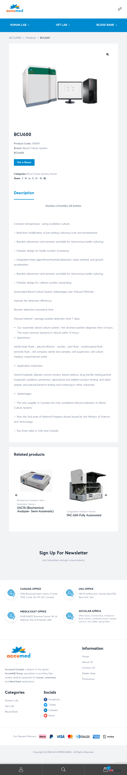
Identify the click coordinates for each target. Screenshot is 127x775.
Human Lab (11, 700)
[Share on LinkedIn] (29, 178)
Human (53, 174)
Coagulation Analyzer (77, 511)
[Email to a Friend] (45, 178)
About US (87, 662)
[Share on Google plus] (36, 178)
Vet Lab (9, 706)
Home (85, 656)
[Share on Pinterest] (41, 178)
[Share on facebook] (22, 178)
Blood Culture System (37, 174)
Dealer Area (88, 673)
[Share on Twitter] (26, 178)
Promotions (88, 679)
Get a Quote (24, 162)
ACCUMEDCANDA (62, 752)
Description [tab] (24, 193)
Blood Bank (11, 711)
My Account (21, 769)
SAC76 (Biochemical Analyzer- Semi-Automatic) (35, 509)
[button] (107, 54)
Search (63, 769)
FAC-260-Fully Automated (84, 515)
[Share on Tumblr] (32, 178)
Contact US (88, 667)
